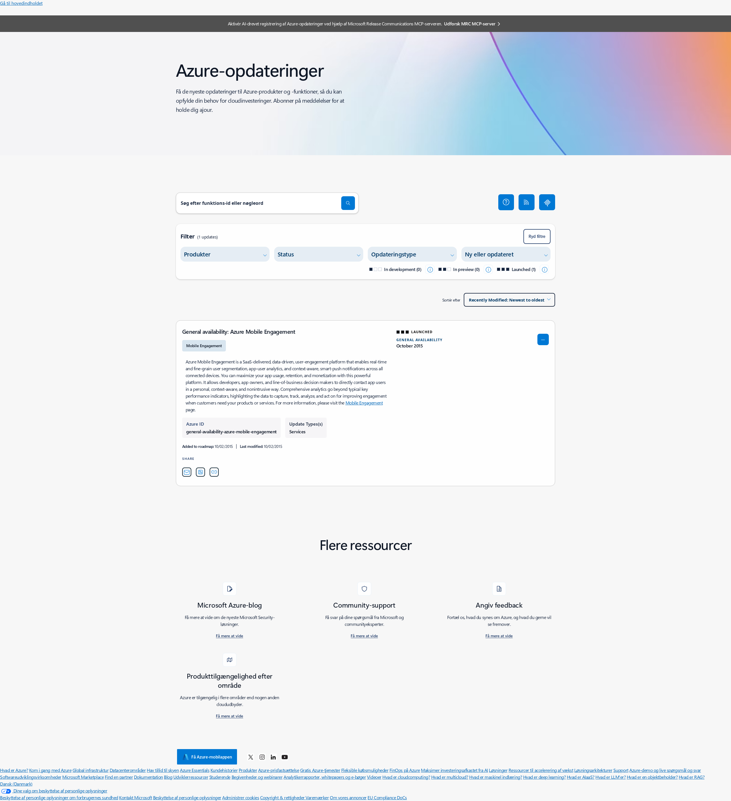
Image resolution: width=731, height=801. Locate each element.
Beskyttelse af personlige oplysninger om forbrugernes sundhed (59, 797)
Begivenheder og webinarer (257, 777)
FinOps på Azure (404, 770)
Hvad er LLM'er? (610, 777)
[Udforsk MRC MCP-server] (547, 202)
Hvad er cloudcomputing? (406, 777)
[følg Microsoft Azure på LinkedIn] (273, 756)
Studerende (219, 777)
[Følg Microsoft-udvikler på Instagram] (262, 756)
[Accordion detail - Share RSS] (200, 472)
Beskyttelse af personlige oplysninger (187, 797)
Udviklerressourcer (190, 777)
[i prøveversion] (488, 269)
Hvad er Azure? (14, 770)
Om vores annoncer (348, 797)
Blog (168, 777)
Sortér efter (451, 300)
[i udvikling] (429, 269)
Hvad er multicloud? (449, 777)
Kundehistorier (224, 770)
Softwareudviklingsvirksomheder (30, 777)
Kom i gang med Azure (50, 770)
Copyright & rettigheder (283, 797)
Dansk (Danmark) (16, 784)
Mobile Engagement (364, 403)
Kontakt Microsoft (135, 797)
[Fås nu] (544, 269)
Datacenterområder (128, 770)
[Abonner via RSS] (527, 202)
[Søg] (348, 203)
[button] (506, 202)
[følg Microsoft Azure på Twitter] (250, 756)
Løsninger (498, 770)
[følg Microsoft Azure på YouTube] (284, 756)
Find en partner (119, 777)
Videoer (374, 777)
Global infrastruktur (91, 770)
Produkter (248, 770)
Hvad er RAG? (691, 777)
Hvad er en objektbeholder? (652, 777)
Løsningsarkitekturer (593, 770)
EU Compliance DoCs (387, 797)
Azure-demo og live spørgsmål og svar (665, 770)
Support (620, 770)
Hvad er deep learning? (544, 777)
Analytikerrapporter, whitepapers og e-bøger (325, 777)
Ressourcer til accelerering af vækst (541, 770)
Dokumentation (148, 777)
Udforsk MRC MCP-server (469, 24)
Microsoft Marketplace (83, 777)
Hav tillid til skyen (163, 770)
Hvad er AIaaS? (581, 777)
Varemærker (317, 797)
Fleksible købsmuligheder (364, 770)
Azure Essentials (194, 770)
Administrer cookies (240, 797)
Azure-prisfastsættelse (278, 770)
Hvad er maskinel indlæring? (495, 777)
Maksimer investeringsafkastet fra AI (454, 770)
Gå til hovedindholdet (21, 3)
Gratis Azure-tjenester (320, 770)
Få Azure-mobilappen (211, 757)
